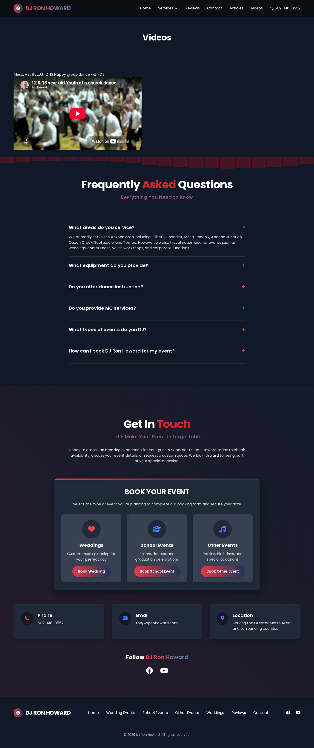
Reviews (192, 8)
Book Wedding (91, 571)
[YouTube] (298, 713)
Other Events (187, 712)
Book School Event (157, 571)
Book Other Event (222, 571)
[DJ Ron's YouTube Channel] (164, 671)
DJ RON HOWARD (48, 8)
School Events (155, 712)
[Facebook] (288, 713)
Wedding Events (120, 712)
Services (165, 8)
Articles (236, 8)
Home (145, 8)
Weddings (215, 712)
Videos (257, 8)
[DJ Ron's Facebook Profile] (149, 671)
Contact (214, 8)
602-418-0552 (287, 8)
